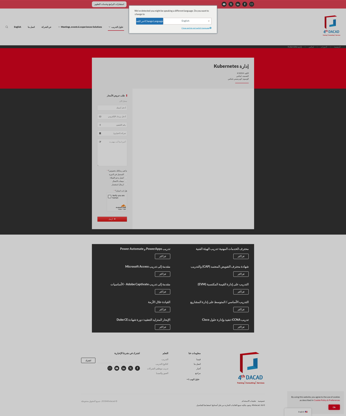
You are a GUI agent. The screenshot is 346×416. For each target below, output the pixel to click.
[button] (6, 27)
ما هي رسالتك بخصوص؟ (117, 171)
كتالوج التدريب (162, 364)
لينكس (238, 76)
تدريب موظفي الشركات (157, 368)
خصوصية (261, 401)
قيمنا (198, 359)
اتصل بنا (31, 27)
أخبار (198, 368)
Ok (334, 407)
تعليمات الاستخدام (249, 401)
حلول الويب (194, 379)
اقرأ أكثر (241, 256)
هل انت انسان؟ (120, 191)
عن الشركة (46, 27)
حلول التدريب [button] (117, 27)
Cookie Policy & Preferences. (319, 400)
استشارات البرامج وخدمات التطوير (109, 4)
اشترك (88, 360)
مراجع (198, 373)
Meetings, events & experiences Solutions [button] (81, 27)
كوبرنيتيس (238, 79)
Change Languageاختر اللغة (149, 21)
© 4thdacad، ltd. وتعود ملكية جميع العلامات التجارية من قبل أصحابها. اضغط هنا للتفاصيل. (230, 405)
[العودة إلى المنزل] (331, 27)
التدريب (165, 359)
